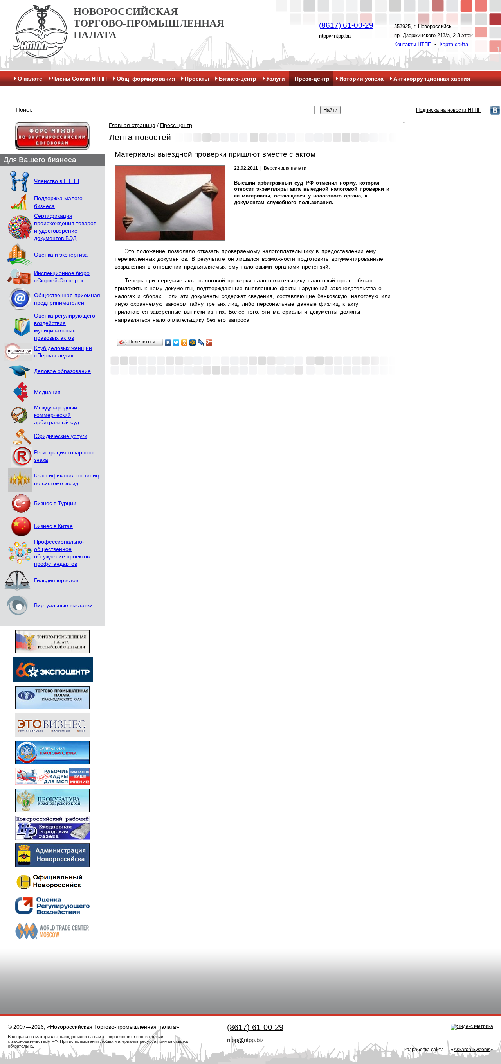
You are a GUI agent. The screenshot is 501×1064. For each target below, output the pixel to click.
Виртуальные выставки (63, 605)
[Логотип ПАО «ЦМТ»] (52, 939)
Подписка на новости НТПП (448, 110)
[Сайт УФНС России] (52, 760)
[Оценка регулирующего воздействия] (52, 911)
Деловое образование (62, 371)
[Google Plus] (209, 342)
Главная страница (132, 125)
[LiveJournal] (201, 342)
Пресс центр (176, 125)
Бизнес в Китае (53, 526)
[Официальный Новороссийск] (52, 888)
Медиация (47, 392)
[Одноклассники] (184, 342)
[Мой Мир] (193, 342)
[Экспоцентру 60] (53, 678)
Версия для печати (285, 168)
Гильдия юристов (56, 580)
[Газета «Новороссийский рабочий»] (52, 836)
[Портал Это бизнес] (52, 733)
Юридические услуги (60, 436)
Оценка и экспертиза (61, 255)
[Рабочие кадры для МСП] (52, 781)
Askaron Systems (472, 1049)
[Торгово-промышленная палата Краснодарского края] (52, 705)
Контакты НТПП (412, 44)
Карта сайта (454, 44)
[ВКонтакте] (168, 342)
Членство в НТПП (56, 181)
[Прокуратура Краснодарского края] (52, 808)
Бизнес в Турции (55, 503)
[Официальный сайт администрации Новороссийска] (52, 863)
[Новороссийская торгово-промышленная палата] (41, 55)
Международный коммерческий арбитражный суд (56, 415)
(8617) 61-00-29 (346, 25)
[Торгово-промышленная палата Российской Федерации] (52, 649)
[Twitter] (176, 342)
